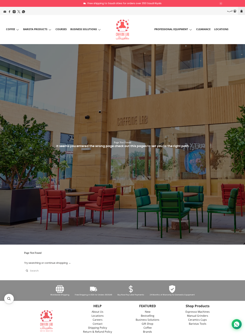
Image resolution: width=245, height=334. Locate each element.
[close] (220, 3)
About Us (97, 312)
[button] (9, 299)
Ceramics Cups (197, 320)
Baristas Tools (197, 324)
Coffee (10, 29)
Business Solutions (83, 29)
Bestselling (147, 316)
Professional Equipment (171, 29)
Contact (97, 324)
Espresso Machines (198, 312)
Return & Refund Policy (97, 332)
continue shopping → (57, 263)
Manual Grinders (197, 316)
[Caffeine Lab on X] (19, 12)
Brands (147, 332)
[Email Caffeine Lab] (5, 12)
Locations (221, 29)
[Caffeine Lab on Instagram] (15, 12)
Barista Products (35, 29)
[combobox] (122, 271)
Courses (61, 29)
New (147, 312)
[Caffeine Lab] (122, 29)
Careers (97, 320)
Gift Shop (147, 324)
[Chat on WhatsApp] (237, 324)
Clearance (203, 29)
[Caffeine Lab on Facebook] (10, 12)
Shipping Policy (97, 328)
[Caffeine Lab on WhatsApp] (24, 12)
